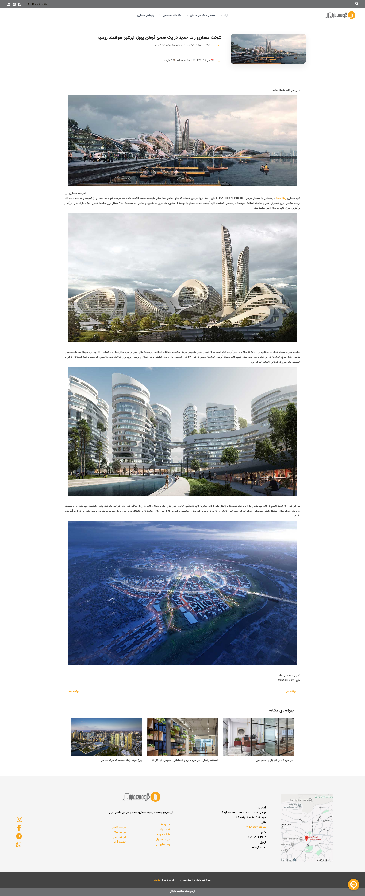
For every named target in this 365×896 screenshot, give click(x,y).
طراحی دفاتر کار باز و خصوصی (275, 760)
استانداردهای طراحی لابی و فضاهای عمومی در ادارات (185, 760)
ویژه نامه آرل (163, 839)
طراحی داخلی (119, 827)
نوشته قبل (293, 691)
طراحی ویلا (120, 832)
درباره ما (165, 824)
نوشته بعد (72, 691)
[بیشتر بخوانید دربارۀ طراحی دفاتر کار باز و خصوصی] (258, 736)
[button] (356, 4)
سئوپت (157, 880)
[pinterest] (19, 4)
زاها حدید (281, 198)
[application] (222, 15)
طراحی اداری (119, 837)
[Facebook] (19, 828)
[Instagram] (14, 4)
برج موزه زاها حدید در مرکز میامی (121, 760)
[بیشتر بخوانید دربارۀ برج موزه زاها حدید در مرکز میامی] (106, 736)
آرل (218, 44)
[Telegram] (19, 836)
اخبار (213, 44)
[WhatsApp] (18, 844)
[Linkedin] (8, 4)
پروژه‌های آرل (163, 844)
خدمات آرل (120, 842)
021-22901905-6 (256, 827)
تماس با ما (164, 829)
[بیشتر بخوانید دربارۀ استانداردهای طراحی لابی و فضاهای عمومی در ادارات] (182, 736)
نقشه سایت (163, 834)
